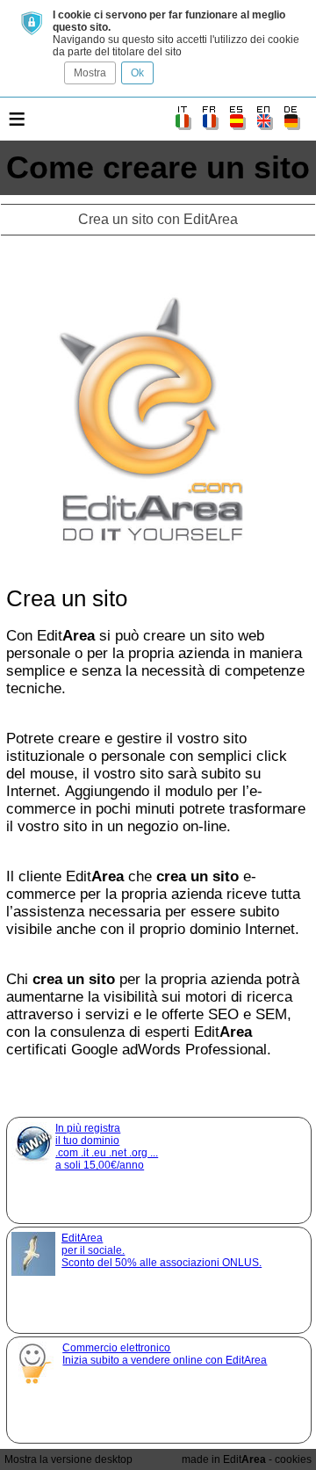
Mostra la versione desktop (68, 1459)
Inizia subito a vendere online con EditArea (164, 1354)
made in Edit (224, 1459)
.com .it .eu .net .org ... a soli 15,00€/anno (106, 1146)
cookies (293, 1459)
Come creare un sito (158, 167)
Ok (137, 73)
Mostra (90, 73)
